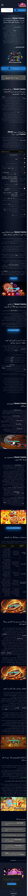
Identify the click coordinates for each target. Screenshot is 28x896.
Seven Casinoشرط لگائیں (14, 528)
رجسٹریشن (19, 243)
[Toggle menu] (2, 5)
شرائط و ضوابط (13, 891)
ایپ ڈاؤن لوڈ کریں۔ (8, 10)
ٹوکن (13, 889)
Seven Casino (23, 777)
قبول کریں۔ (12, 884)
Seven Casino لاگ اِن (13, 330)
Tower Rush (13, 893)
